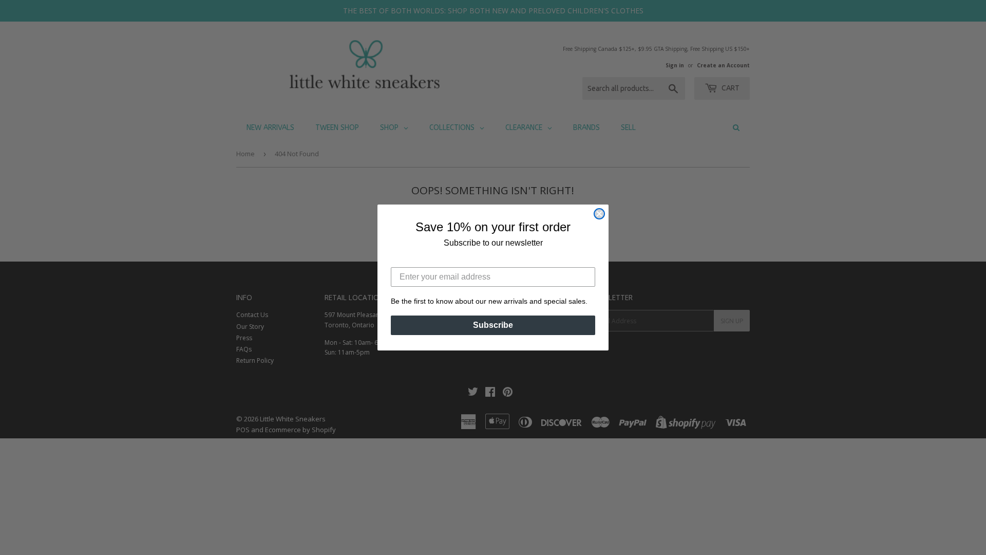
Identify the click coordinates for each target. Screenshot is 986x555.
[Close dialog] (599, 214)
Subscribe (493, 325)
